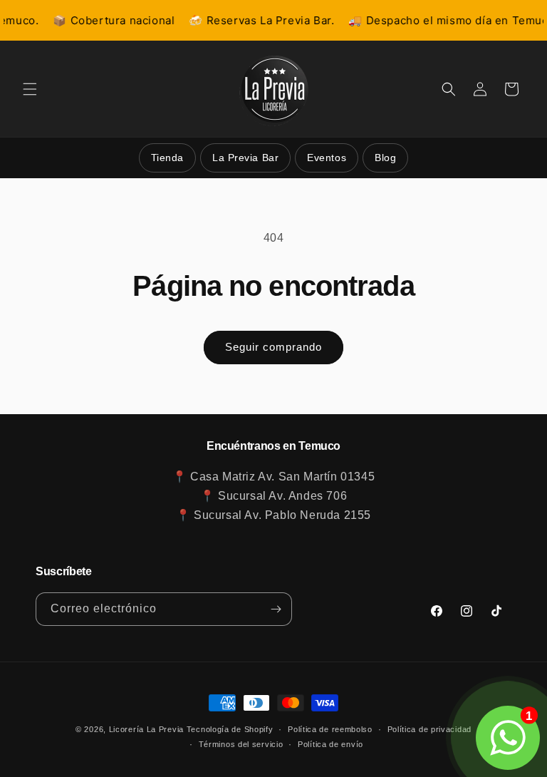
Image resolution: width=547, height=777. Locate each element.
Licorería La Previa (146, 729)
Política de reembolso (330, 729)
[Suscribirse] (275, 609)
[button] (30, 89)
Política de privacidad (429, 729)
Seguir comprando (273, 347)
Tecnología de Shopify (230, 729)
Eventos (326, 157)
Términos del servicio (241, 744)
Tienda (167, 157)
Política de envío (330, 744)
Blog (385, 157)
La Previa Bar (245, 157)
